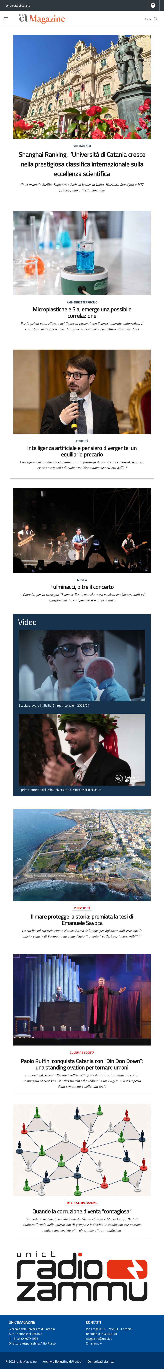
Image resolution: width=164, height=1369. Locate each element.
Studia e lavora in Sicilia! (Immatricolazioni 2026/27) (54, 705)
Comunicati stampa (100, 1361)
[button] (155, 19)
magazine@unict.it (99, 1338)
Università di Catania (18, 5)
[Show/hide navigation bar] (6, 18)
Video (27, 622)
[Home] (43, 19)
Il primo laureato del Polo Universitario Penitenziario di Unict (60, 789)
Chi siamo (92, 1343)
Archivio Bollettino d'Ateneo (62, 1361)
